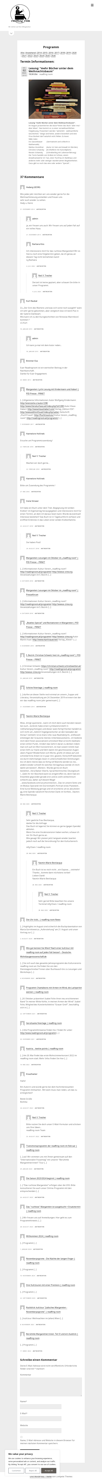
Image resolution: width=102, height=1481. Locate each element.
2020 (74, 52)
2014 (39, 52)
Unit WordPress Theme (41, 1476)
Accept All (49, 1470)
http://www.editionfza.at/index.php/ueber (39, 412)
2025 (47, 55)
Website (24, 1425)
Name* (23, 1401)
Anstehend (31, 52)
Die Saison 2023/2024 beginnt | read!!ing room (48, 1178)
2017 (56, 52)
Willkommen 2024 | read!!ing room (42, 1236)
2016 (51, 52)
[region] (32, 1463)
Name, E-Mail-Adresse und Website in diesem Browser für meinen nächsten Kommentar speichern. (47, 1442)
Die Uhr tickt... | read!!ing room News (43, 919)
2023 (36, 55)
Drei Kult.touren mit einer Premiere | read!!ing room (50, 1285)
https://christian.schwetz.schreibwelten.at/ (61, 666)
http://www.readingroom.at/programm (38, 1033)
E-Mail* (23, 1413)
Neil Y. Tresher (45, 275)
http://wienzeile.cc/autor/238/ (34, 403)
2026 (53, 55)
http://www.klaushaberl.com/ (41, 409)
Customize (16, 1470)
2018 (62, 52)
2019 (68, 52)
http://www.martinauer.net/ (45, 639)
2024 (41, 55)
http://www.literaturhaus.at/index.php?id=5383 (42, 406)
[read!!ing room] (19, 23)
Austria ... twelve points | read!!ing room (44, 1048)
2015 (45, 52)
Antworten (41, 209)
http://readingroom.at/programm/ (42, 418)
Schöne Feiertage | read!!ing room (42, 687)
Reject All (33, 1470)
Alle (22, 52)
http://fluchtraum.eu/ (44, 415)
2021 (24, 55)
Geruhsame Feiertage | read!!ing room (44, 1023)
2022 (30, 55)
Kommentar (25, 1374)
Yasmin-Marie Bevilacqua (38, 716)
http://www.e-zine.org (62, 571)
